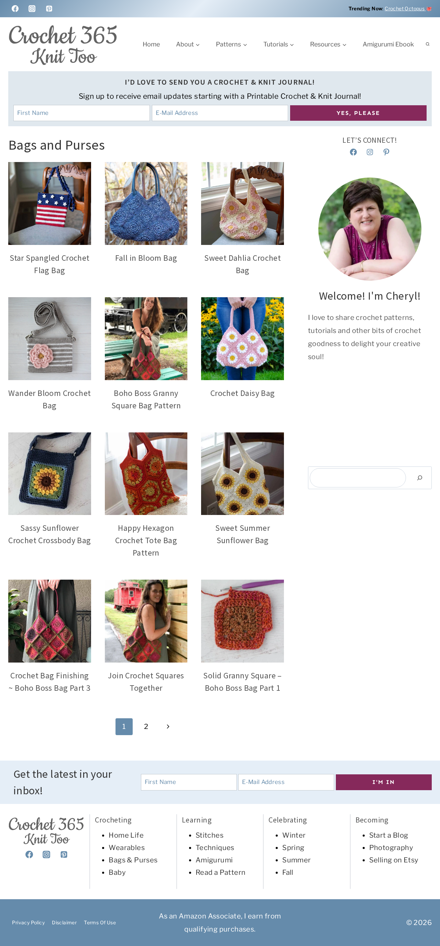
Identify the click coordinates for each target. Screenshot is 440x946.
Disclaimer (64, 922)
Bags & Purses (133, 860)
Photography (391, 847)
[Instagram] (32, 8)
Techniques (215, 847)
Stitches (209, 835)
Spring (293, 847)
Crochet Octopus (405, 8)
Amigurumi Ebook (388, 44)
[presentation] (49, 203)
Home (151, 44)
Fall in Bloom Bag (146, 257)
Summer (296, 860)
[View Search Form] (428, 44)
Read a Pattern (221, 872)
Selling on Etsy (394, 860)
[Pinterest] (49, 8)
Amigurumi (214, 860)
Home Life (126, 835)
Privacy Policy (28, 922)
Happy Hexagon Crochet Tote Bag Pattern (146, 540)
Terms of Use (100, 922)
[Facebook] (15, 8)
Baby (117, 872)
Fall (288, 872)
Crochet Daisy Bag (242, 393)
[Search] (419, 477)
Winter (294, 835)
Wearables (127, 847)
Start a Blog (388, 835)
